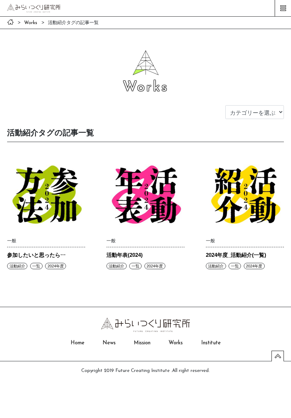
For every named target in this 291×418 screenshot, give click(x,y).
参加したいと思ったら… (36, 255)
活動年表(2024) (124, 255)
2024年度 (56, 266)
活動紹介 (17, 266)
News (109, 343)
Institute (211, 343)
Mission (142, 343)
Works (176, 343)
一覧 (36, 266)
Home (77, 343)
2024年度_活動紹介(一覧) (236, 255)
